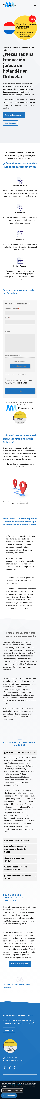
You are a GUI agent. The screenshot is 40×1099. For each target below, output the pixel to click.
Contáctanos (10, 123)
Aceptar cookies (9, 1095)
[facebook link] (14, 1067)
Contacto (9, 1030)
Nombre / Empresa (12, 309)
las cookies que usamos (14, 1084)
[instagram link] (4, 1067)
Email (7, 318)
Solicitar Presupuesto (14, 115)
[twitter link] (9, 1067)
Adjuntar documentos (13, 355)
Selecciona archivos (20, 366)
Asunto (7, 332)
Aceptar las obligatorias (12, 1090)
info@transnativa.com (14, 1060)
